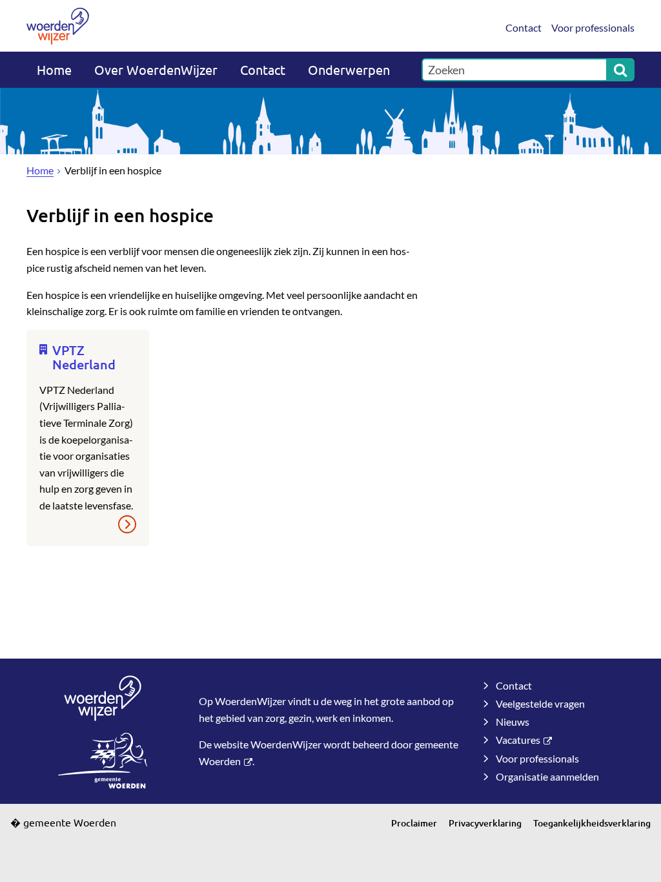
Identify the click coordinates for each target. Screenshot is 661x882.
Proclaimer (414, 823)
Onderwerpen (349, 69)
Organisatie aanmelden (547, 776)
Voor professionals (593, 27)
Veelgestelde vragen (540, 703)
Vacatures (518, 739)
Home (54, 69)
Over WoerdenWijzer (156, 69)
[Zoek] (620, 69)
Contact (523, 27)
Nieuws (512, 721)
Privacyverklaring (485, 823)
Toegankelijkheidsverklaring (592, 823)
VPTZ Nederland (84, 357)
